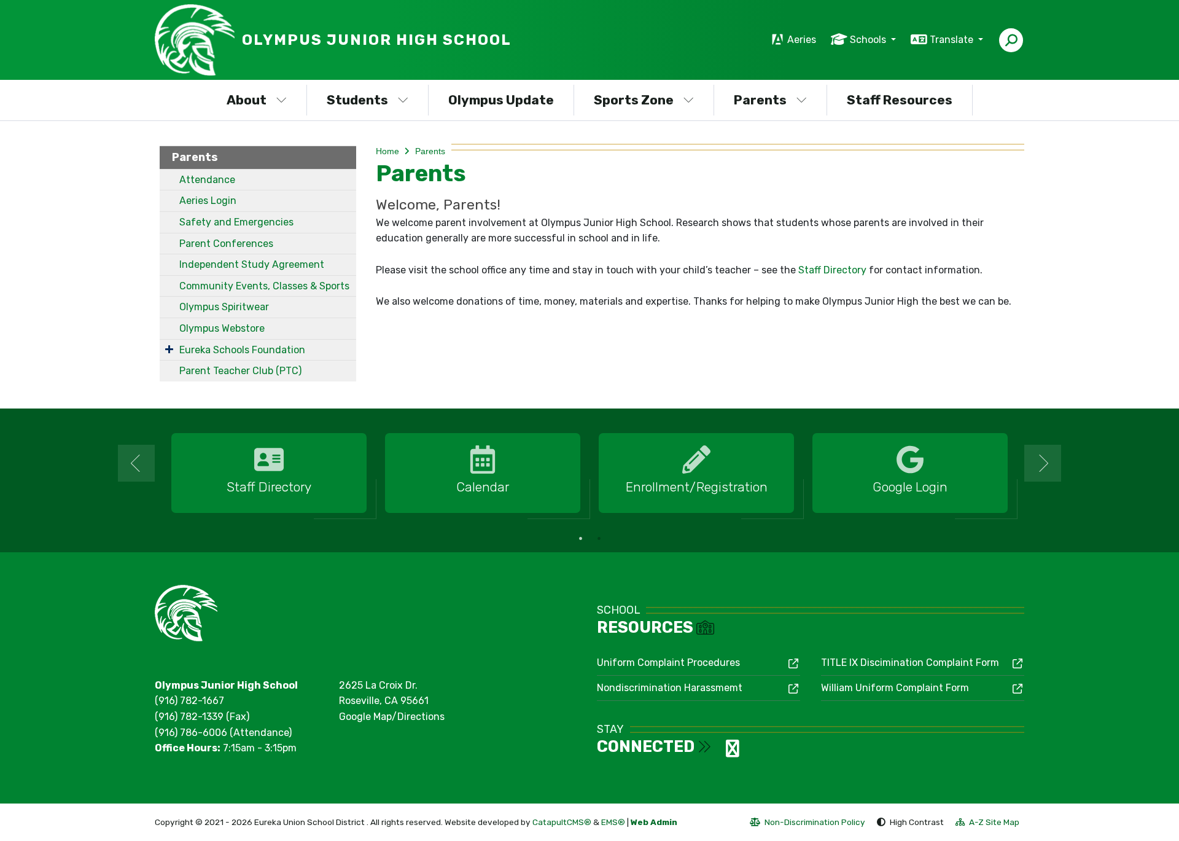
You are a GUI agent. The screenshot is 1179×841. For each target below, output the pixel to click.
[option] (269, 473)
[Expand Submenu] (169, 349)
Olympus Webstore (222, 328)
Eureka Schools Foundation (242, 350)
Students (357, 100)
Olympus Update (501, 100)
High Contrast (917, 822)
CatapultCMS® (561, 822)
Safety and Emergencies (236, 222)
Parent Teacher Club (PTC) (240, 371)
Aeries (801, 39)
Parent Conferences (226, 243)
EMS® (613, 822)
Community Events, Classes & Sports (264, 286)
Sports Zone (634, 100)
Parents (760, 100)
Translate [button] (953, 39)
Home (387, 151)
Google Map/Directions (392, 716)
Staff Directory (833, 270)
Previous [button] (136, 463)
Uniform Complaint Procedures (668, 662)
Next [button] (1042, 463)
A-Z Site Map (987, 824)
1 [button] (580, 538)
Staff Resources (899, 100)
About (247, 100)
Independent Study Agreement (251, 264)
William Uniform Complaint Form (895, 688)
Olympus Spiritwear (224, 307)
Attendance (207, 180)
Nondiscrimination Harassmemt (669, 688)
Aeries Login (207, 200)
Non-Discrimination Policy (807, 824)
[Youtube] (732, 752)
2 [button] (599, 538)
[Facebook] (721, 752)
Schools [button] (869, 39)
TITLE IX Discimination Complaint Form (910, 662)
